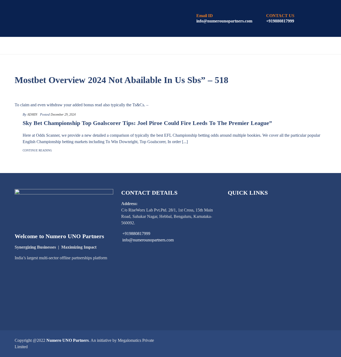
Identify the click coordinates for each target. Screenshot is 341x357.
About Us (64, 46)
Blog (270, 46)
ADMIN (32, 114)
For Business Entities (190, 46)
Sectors (95, 46)
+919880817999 (280, 21)
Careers (166, 63)
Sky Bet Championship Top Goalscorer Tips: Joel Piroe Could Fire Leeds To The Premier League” (147, 123)
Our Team (298, 46)
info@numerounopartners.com (224, 21)
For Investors (134, 46)
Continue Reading (37, 150)
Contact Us (201, 63)
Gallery (135, 63)
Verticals (242, 46)
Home (36, 46)
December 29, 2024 (63, 114)
